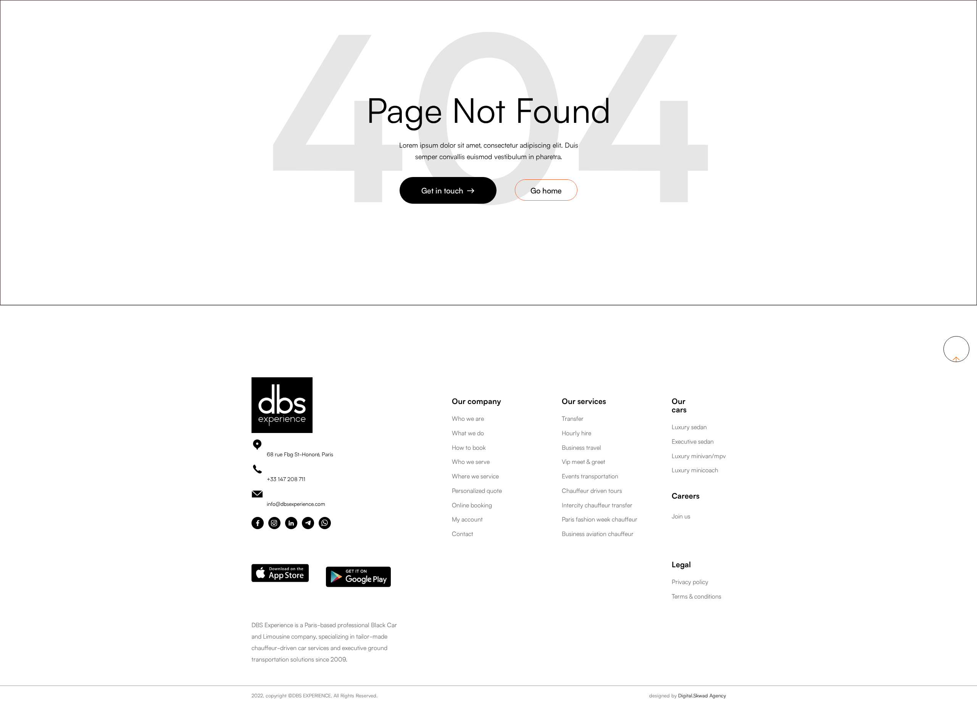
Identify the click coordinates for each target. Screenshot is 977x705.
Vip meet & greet (583, 461)
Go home (546, 190)
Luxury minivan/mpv (699, 455)
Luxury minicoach (695, 470)
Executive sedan (693, 441)
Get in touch (448, 190)
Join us (681, 516)
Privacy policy (690, 581)
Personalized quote (477, 490)
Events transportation (590, 476)
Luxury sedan (689, 426)
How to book (469, 447)
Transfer (573, 418)
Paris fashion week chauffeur (599, 519)
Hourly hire (576, 433)
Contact (462, 533)
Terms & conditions (696, 596)
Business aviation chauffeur (598, 533)
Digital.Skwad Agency (702, 695)
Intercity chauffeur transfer (597, 505)
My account (467, 519)
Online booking (472, 505)
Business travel (581, 447)
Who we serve (471, 461)
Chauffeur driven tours (592, 490)
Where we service (475, 476)
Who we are (468, 418)
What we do (468, 433)
